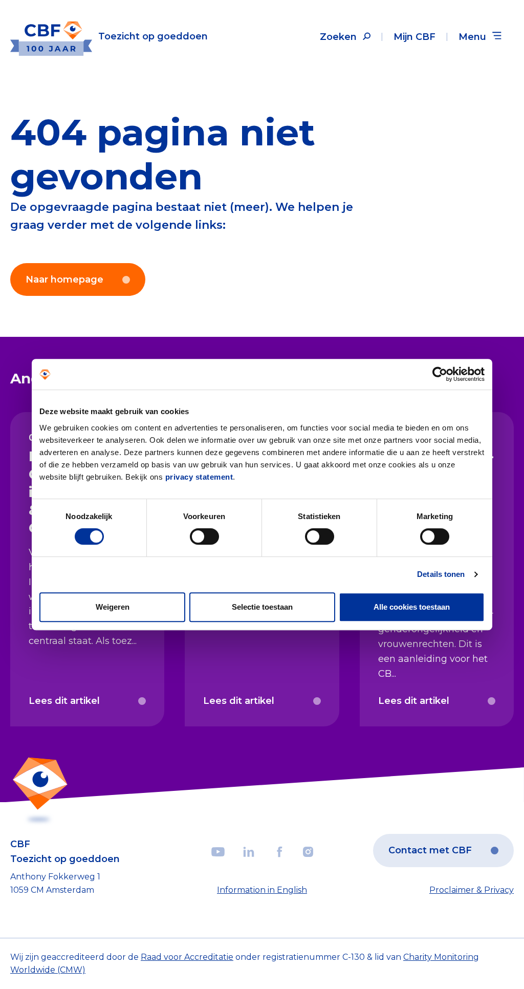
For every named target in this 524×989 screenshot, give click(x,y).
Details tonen (441, 574)
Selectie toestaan (262, 607)
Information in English (262, 890)
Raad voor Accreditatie (187, 957)
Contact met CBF (430, 850)
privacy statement (199, 476)
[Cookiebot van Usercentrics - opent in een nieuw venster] (440, 374)
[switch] (204, 536)
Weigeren (112, 607)
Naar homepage (64, 279)
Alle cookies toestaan (412, 607)
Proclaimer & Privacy (471, 890)
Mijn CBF (414, 36)
